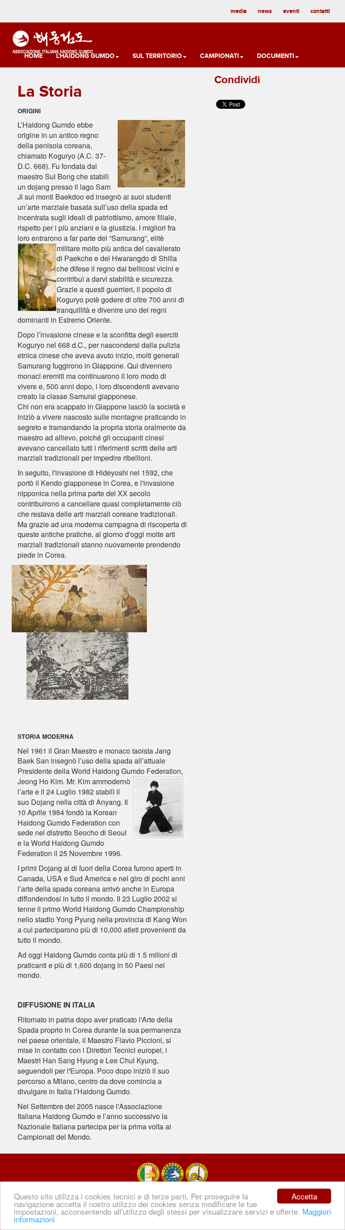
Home (33, 56)
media (238, 11)
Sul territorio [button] (157, 56)
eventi (291, 11)
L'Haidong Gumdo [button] (85, 56)
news (265, 11)
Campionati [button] (219, 56)
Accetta (304, 1196)
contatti (320, 11)
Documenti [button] (275, 56)
